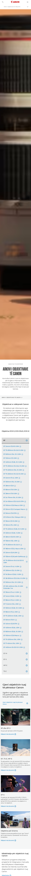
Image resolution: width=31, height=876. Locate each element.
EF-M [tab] (15, 653)
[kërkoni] (2, 2)
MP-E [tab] (15, 665)
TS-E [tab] (15, 671)
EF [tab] (15, 440)
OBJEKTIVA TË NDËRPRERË (15, 364)
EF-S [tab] (15, 659)
